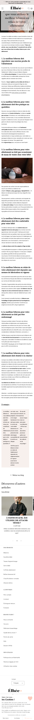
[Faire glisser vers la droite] (21, 541)
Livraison (6, 599)
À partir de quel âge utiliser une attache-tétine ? (17, 520)
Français (16, 683)
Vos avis (5, 624)
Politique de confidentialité (11, 657)
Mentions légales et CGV (10, 662)
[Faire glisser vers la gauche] (13, 541)
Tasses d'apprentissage (10, 561)
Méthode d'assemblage (10, 628)
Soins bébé (6, 565)
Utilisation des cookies (10, 666)
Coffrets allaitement (9, 570)
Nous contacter (8, 620)
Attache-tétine (7, 583)
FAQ (4, 641)
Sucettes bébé (7, 557)
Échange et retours (9, 603)
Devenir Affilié (7, 645)
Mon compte (7, 595)
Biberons (6, 553)
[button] (1, 8)
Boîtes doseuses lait (9, 574)
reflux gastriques (16, 191)
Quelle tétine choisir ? (10, 632)
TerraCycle (11, 344)
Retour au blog (18, 475)
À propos (6, 608)
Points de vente (8, 637)
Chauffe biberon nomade (11, 578)
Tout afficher (5, 492)
